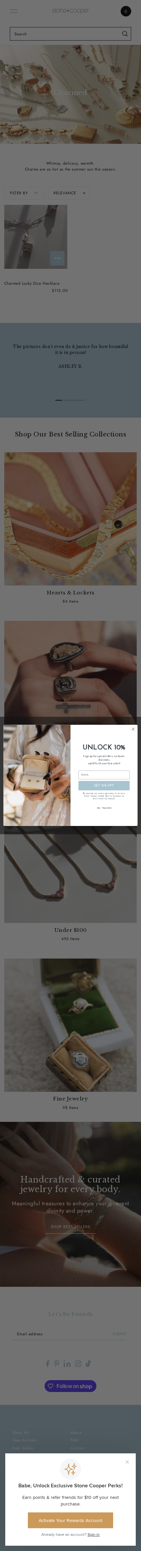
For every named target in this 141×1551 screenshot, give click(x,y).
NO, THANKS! (104, 808)
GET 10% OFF (104, 785)
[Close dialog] (133, 729)
